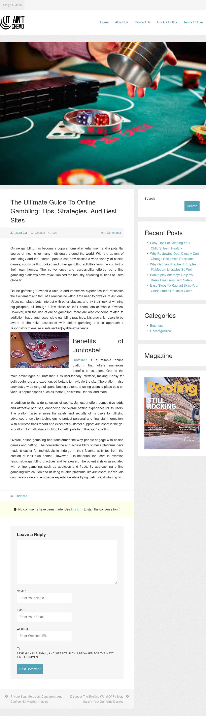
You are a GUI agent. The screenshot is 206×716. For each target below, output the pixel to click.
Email (22, 610)
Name (21, 591)
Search (149, 198)
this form (77, 509)
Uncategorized (160, 331)
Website (23, 628)
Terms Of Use (193, 22)
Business (21, 496)
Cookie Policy (167, 22)
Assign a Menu (12, 5)
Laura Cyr (20, 233)
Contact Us (143, 22)
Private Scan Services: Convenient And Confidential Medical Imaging (36, 698)
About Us (121, 22)
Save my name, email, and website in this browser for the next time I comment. (65, 655)
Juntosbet (80, 360)
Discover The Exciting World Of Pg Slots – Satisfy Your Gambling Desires (97, 698)
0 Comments (113, 233)
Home (104, 22)
